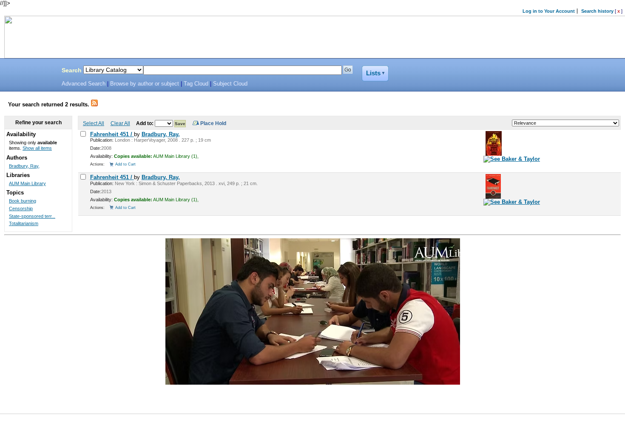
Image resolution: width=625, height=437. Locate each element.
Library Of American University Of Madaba (28, 71)
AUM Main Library (27, 183)
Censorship (21, 208)
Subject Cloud (230, 84)
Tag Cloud (196, 84)
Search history (597, 11)
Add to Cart (125, 164)
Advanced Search (83, 84)
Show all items (37, 148)
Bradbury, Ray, (161, 134)
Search (72, 70)
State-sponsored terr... (32, 216)
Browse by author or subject (144, 84)
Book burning (22, 200)
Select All (93, 123)
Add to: (145, 123)
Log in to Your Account (549, 11)
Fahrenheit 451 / (112, 134)
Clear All (120, 123)
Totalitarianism (23, 223)
